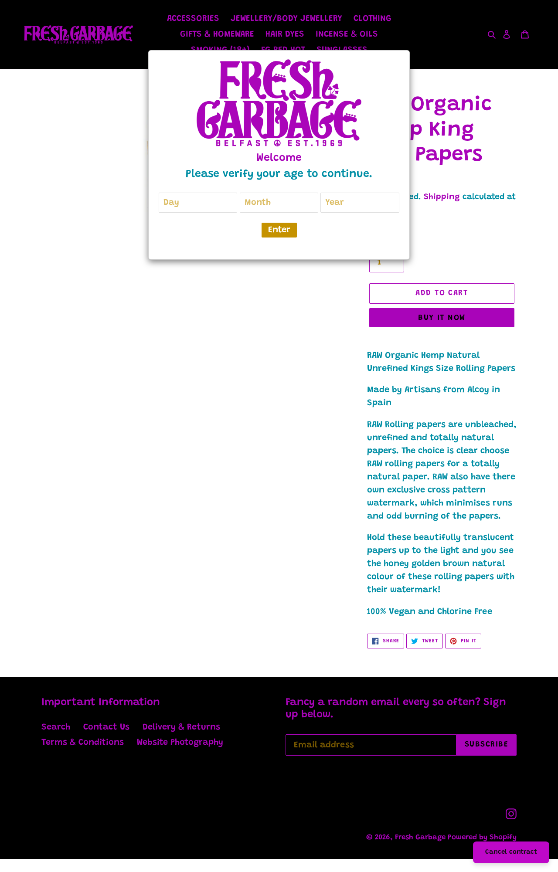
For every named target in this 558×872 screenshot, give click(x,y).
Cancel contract (511, 852)
